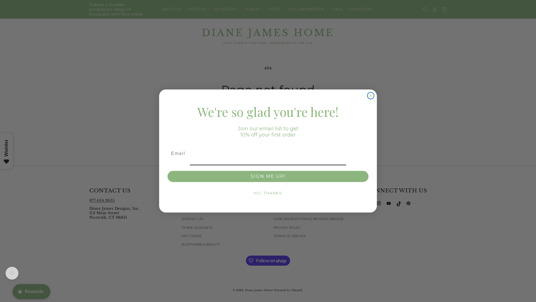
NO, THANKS (268, 193)
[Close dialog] (370, 95)
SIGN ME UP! (268, 176)
